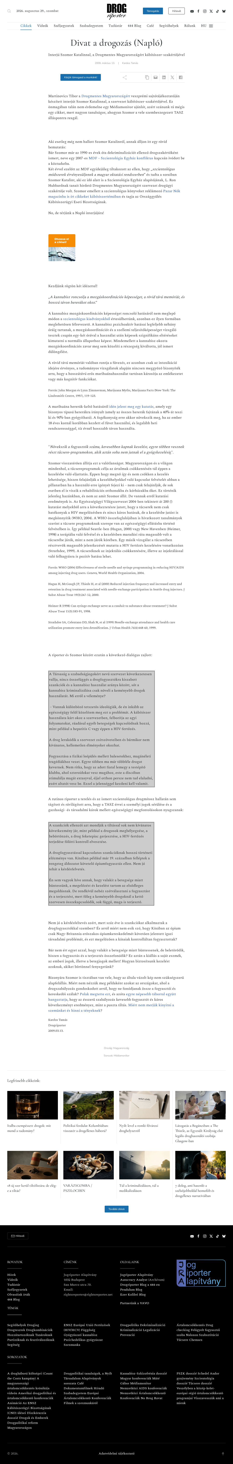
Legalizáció (151, 1330)
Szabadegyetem (91, 25)
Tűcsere (182, 1339)
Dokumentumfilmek (78, 1388)
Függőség (88, 1330)
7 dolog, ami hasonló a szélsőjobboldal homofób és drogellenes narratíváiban (194, 1190)
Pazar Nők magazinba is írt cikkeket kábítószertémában (114, 193)
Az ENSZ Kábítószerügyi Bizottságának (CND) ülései (29, 1408)
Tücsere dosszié (200, 1383)
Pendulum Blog (131, 1289)
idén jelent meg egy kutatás (131, 406)
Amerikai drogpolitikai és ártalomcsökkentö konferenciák (31, 1396)
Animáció (14, 1403)
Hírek (11, 1274)
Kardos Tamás (130, 63)
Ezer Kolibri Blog (133, 1294)
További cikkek (116, 1209)
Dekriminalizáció (152, 1325)
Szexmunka (72, 1344)
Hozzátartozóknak (20, 1334)
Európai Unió (83, 1325)
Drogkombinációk (39, 1330)
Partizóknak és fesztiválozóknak (30, 1339)
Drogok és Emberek (33, 1417)
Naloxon (192, 1334)
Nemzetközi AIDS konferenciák (143, 1388)
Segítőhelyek (169, 25)
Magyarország (121, 1048)
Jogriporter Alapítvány (136, 1274)
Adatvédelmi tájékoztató (117, 1453)
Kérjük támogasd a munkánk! (80, 77)
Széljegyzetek (64, 25)
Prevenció (127, 1334)
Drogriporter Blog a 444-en (140, 1284)
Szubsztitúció (209, 1334)
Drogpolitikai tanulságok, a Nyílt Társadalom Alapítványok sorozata (88, 1378)
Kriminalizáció (131, 1330)
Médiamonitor (121, 1055)
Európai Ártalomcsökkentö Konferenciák (87, 1396)
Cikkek (26, 25)
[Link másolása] (147, 77)
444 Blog (134, 25)
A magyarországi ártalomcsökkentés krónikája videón (28, 1386)
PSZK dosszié (187, 1373)
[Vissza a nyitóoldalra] (116, 11)
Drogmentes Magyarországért (105, 96)
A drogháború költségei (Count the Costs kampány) (30, 1376)
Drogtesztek (16, 1330)
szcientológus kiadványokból (86, 319)
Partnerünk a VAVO (134, 1303)
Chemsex (195, 1339)
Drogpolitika (129, 1325)
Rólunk (190, 25)
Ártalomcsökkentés (191, 1325)
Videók (42, 25)
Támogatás (153, 11)
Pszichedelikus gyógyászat (83, 1339)
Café (150, 25)
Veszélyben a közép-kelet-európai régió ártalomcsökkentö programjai (200, 1393)
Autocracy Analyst (133, 1279)
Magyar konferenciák (135, 1378)
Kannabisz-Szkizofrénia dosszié (143, 1373)
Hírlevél (176, 11)
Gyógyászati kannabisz (80, 1334)
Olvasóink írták (18, 1294)
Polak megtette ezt (95, 994)
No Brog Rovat (151, 1398)
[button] (9, 11)
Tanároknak (43, 1334)
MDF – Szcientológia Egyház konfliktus (121, 158)
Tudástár (115, 25)
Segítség (13, 1344)
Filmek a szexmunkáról (81, 1403)
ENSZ (68, 1325)
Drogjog (33, 1325)
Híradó (99, 1388)
